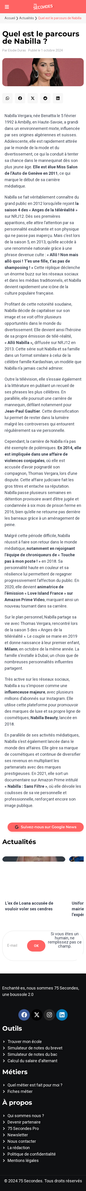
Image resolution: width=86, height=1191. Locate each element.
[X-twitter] (36, 1015)
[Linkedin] (62, 1015)
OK (36, 946)
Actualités (26, 18)
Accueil (10, 18)
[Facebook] (24, 1015)
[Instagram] (49, 1015)
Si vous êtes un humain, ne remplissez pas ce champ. (65, 940)
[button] (7, 98)
